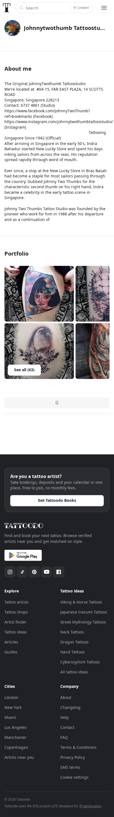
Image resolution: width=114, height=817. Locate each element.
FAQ (64, 737)
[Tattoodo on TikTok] (22, 571)
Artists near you (19, 757)
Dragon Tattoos (74, 642)
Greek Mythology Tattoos (83, 622)
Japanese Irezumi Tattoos (83, 612)
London (11, 697)
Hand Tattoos (72, 652)
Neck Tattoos (72, 632)
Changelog (70, 707)
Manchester (15, 737)
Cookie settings (74, 777)
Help (64, 717)
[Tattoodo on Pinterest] (34, 571)
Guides (10, 652)
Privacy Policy (72, 757)
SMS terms (70, 767)
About (65, 697)
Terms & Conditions (78, 747)
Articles (11, 642)
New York (13, 707)
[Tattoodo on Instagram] (9, 571)
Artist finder (15, 622)
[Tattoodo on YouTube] (46, 571)
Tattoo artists (16, 602)
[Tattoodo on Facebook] (58, 571)
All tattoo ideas (74, 672)
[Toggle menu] (104, 8)
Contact (67, 727)
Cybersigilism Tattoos (80, 662)
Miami (10, 717)
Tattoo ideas (15, 632)
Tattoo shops (16, 612)
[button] (39, 294)
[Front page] (6, 8)
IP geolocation (90, 806)
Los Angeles (15, 727)
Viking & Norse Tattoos (81, 602)
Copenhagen (16, 747)
